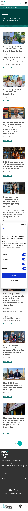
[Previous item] (2, 506)
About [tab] (23, 228)
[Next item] (26, 506)
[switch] (24, 259)
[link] (19, 443)
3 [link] (10, 443)
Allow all (14, 275)
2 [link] (8, 443)
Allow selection (14, 280)
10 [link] (16, 443)
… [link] (13, 443)
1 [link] (6, 443)
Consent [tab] (5, 228)
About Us (10, 7)
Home (3, 7)
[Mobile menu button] (26, 3)
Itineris (16, 496)
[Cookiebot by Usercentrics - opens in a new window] (20, 225)
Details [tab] (14, 228)
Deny (14, 285)
